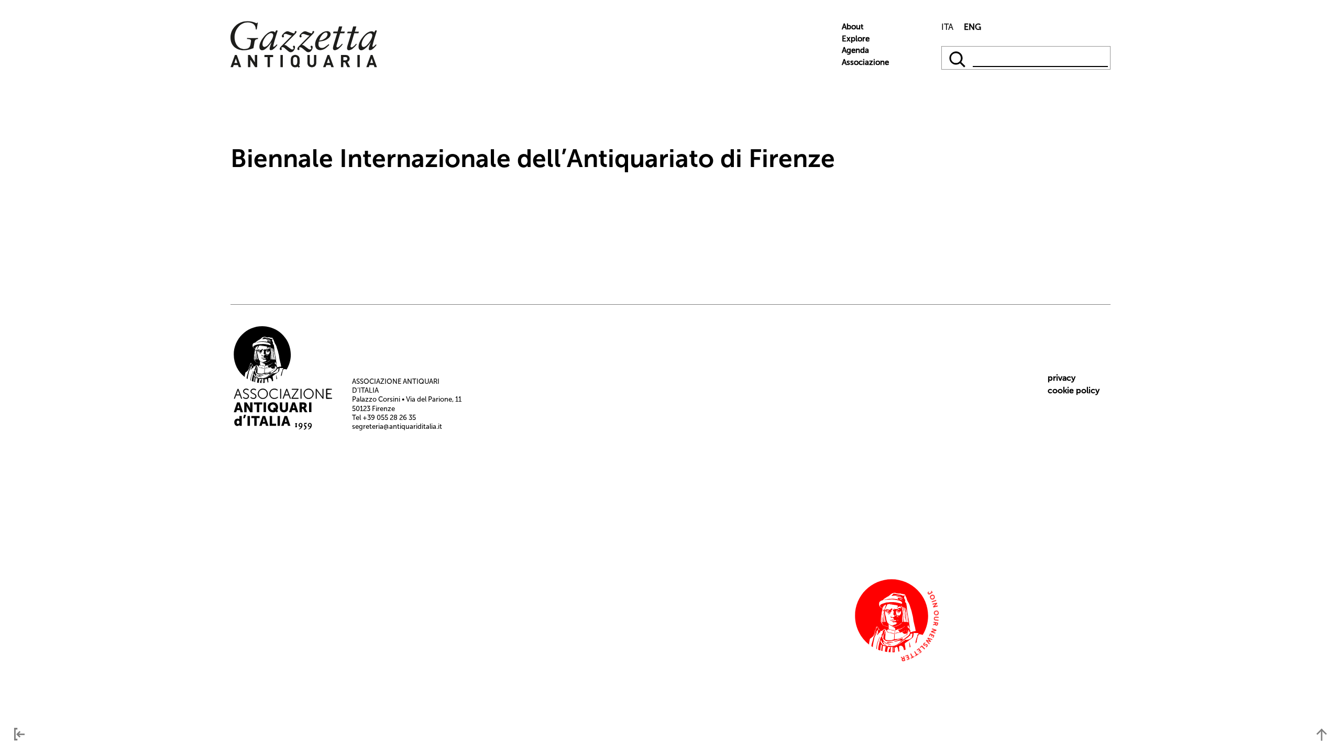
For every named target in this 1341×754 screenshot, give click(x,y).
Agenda (855, 50)
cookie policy (1074, 390)
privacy (1061, 378)
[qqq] (958, 58)
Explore (856, 38)
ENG (972, 27)
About (852, 26)
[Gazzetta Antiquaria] (303, 65)
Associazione (865, 62)
